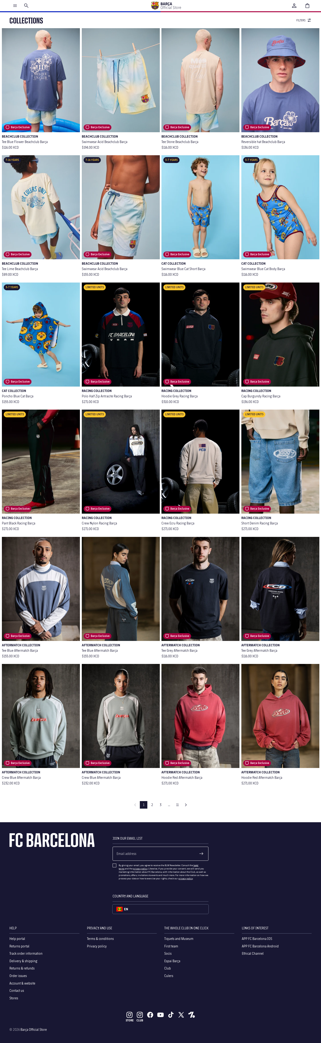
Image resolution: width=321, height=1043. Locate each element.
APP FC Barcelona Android (260, 946)
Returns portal (19, 946)
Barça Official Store (33, 1029)
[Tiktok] (171, 1015)
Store (129, 1020)
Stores (13, 998)
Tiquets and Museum (178, 939)
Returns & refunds (22, 968)
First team (171, 946)
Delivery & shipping (23, 961)
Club (167, 968)
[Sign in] (294, 5)
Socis (168, 953)
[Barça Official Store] (166, 5)
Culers (168, 976)
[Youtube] (160, 1015)
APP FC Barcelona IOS (257, 939)
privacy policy (140, 868)
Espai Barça (172, 961)
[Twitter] (181, 1015)
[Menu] (15, 5)
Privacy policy (97, 946)
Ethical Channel (253, 953)
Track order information (26, 953)
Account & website (22, 983)
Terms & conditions (100, 939)
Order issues (18, 976)
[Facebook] (150, 1015)
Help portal (17, 939)
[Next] (186, 805)
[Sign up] (201, 854)
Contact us (16, 991)
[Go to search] (26, 5)
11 (177, 805)
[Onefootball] (191, 1015)
